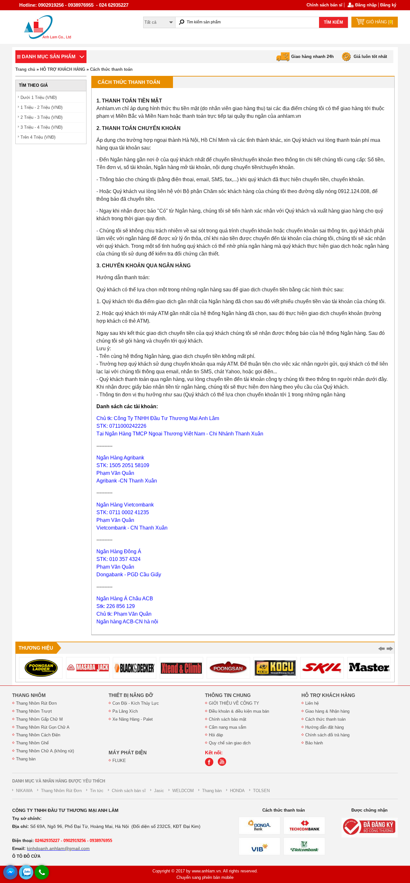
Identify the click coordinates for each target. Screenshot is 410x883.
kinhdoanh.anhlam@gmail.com (58, 848)
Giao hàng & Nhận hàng (327, 711)
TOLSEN (261, 790)
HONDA (237, 790)
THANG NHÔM (29, 695)
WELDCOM (183, 790)
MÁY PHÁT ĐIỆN (128, 752)
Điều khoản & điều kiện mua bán (239, 711)
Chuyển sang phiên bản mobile (205, 877)
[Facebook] (211, 764)
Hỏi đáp (216, 735)
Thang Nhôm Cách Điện (38, 735)
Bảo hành (314, 743)
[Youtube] (223, 764)
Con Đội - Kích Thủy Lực (135, 703)
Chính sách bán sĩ (324, 5)
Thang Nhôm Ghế (32, 743)
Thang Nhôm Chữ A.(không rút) (45, 751)
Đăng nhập (366, 5)
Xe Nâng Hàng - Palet (132, 719)
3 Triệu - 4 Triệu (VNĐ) (41, 127)
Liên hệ (312, 703)
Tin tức (96, 790)
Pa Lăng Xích (125, 711)
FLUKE (119, 760)
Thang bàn (26, 759)
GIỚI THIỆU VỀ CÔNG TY (234, 703)
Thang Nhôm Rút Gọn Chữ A (43, 727)
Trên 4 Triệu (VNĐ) (37, 137)
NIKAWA (24, 790)
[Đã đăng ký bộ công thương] (369, 827)
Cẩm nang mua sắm (227, 727)
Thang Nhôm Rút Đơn (36, 703)
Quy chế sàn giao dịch (229, 743)
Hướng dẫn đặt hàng (324, 727)
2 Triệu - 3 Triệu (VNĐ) (41, 117)
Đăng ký (388, 5)
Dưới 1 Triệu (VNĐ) (38, 97)
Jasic (159, 790)
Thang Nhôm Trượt (34, 711)
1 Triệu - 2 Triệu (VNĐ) (41, 107)
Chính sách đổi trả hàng (327, 735)
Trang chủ (25, 69)
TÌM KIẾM (333, 22)
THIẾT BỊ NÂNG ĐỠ (131, 695)
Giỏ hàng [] (379, 22)
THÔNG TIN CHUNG (228, 695)
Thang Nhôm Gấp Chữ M (39, 719)
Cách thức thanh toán (111, 69)
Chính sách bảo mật (227, 719)
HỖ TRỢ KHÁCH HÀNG (62, 69)
